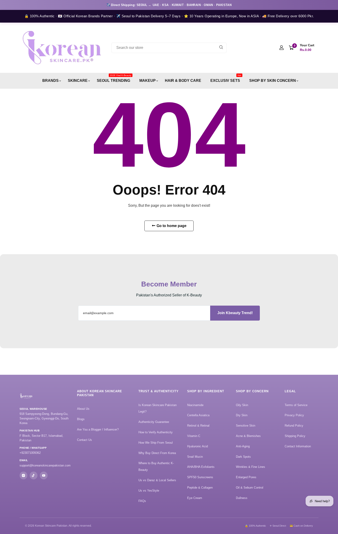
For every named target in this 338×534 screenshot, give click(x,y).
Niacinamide (195, 405)
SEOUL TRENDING (114, 78)
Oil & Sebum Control (249, 487)
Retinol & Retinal (198, 425)
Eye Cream (194, 498)
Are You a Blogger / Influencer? (98, 429)
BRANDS (50, 81)
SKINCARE (78, 81)
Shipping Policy (295, 436)
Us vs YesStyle (148, 490)
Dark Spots (243, 456)
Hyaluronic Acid (197, 446)
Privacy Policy (294, 415)
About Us (83, 408)
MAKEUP (147, 81)
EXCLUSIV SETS (225, 78)
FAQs (142, 501)
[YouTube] (44, 475)
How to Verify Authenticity (155, 432)
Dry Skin (241, 415)
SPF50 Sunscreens (200, 477)
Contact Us (84, 440)
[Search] (221, 48)
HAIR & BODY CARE (183, 81)
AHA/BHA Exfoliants (201, 467)
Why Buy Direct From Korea (157, 453)
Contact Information (298, 446)
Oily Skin (242, 405)
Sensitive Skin (245, 425)
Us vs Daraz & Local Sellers (157, 480)
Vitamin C (193, 436)
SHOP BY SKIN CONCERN (272, 81)
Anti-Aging (243, 446)
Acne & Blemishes (248, 436)
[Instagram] (23, 475)
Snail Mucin (195, 456)
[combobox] (169, 48)
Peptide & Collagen (200, 487)
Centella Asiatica (198, 415)
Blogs (81, 419)
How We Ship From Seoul (155, 442)
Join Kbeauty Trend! (235, 313)
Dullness (241, 498)
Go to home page (171, 226)
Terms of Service (296, 405)
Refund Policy (294, 425)
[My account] (281, 48)
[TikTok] (33, 475)
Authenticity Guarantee (153, 422)
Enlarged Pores (246, 477)
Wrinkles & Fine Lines (250, 467)
